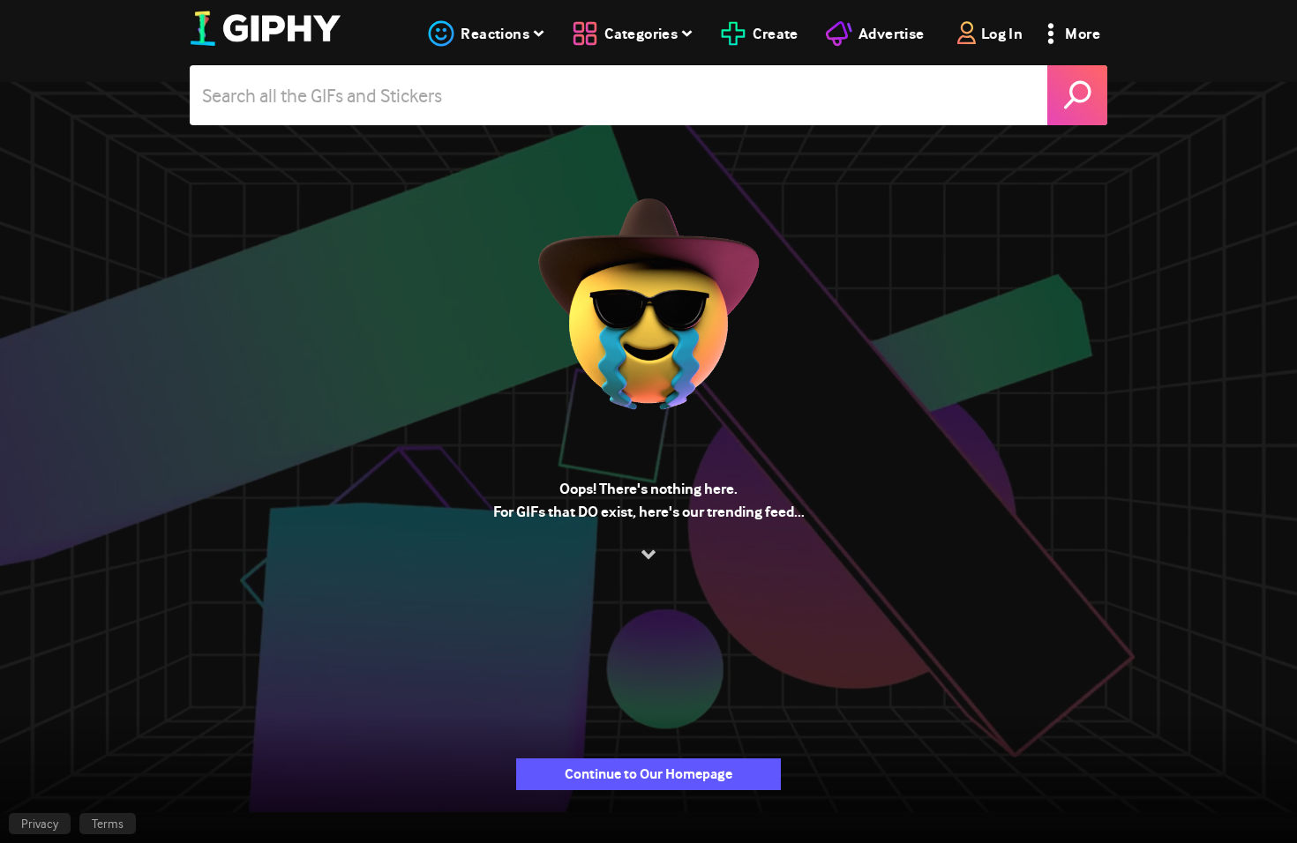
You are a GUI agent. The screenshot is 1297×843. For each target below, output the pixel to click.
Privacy (39, 824)
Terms (108, 824)
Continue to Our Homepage (648, 773)
